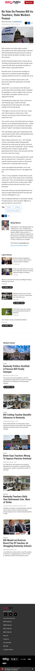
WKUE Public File (7, 632)
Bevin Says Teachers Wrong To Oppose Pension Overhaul (17, 457)
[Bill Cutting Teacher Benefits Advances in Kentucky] (16, 401)
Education (5, 494)
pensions (17, 207)
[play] (2, 669)
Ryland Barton (18, 22)
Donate (30, 2)
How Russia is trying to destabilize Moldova (14, 320)
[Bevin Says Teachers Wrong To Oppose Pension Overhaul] (16, 442)
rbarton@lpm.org (24, 243)
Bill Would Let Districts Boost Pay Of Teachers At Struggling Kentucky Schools (17, 543)
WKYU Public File (7, 621)
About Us (5, 635)
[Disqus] (17, 582)
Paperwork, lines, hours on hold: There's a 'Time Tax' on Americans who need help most (22, 295)
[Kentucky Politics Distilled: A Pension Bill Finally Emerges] (16, 352)
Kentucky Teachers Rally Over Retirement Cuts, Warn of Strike (16, 499)
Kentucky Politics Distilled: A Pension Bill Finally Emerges (16, 369)
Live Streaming (7, 642)
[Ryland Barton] (5, 225)
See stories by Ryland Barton (19, 245)
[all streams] (33, 669)
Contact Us (6, 639)
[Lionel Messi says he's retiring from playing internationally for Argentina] (7, 311)
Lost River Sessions (8, 649)
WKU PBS (5, 646)
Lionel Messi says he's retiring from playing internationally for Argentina (22, 310)
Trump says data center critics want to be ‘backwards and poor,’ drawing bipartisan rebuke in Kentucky (23, 270)
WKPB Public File (7, 625)
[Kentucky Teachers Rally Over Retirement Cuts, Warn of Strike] (16, 483)
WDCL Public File (7, 628)
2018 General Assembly (13, 210)
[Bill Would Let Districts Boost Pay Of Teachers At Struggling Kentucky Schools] (16, 527)
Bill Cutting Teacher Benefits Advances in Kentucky (17, 416)
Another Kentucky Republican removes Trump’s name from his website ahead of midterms (22, 260)
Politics (9, 207)
